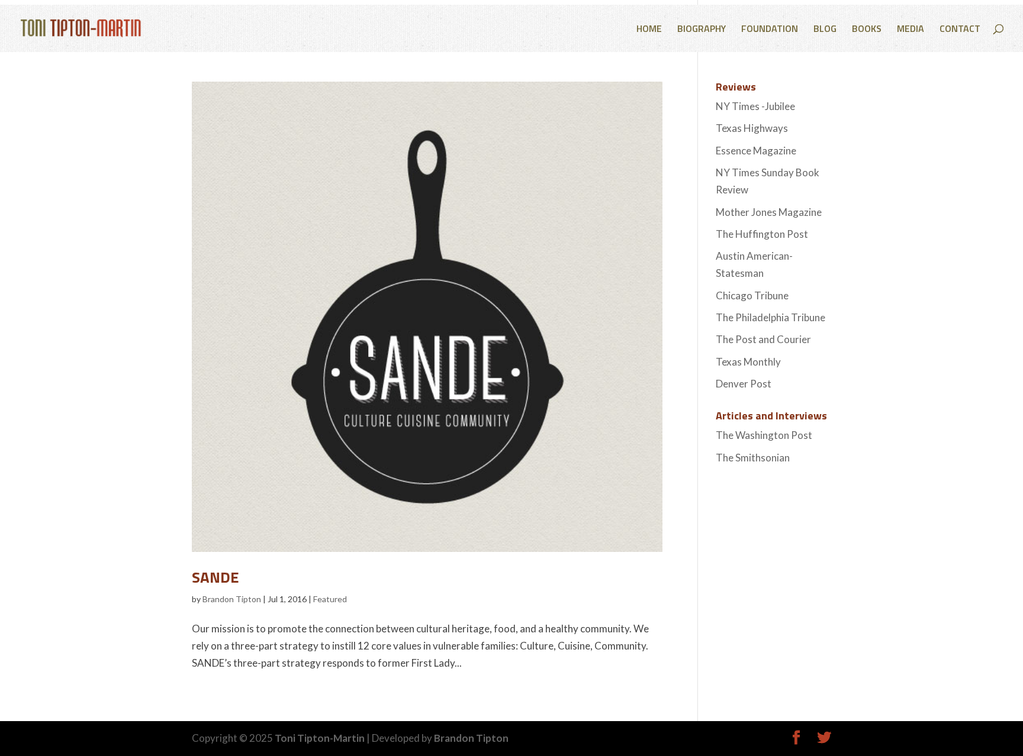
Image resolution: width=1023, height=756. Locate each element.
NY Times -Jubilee (755, 106)
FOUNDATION (769, 29)
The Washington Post (764, 435)
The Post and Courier (763, 339)
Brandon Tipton (231, 599)
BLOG (825, 29)
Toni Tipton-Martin (320, 738)
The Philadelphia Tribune (770, 317)
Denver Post (743, 383)
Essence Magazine (756, 150)
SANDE (215, 577)
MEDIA (910, 29)
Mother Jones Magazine (769, 212)
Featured (330, 599)
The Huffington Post (762, 234)
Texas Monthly (748, 362)
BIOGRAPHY (701, 29)
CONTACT (960, 29)
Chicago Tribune (752, 295)
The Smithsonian (753, 457)
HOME (649, 29)
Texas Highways (752, 128)
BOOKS (867, 29)
